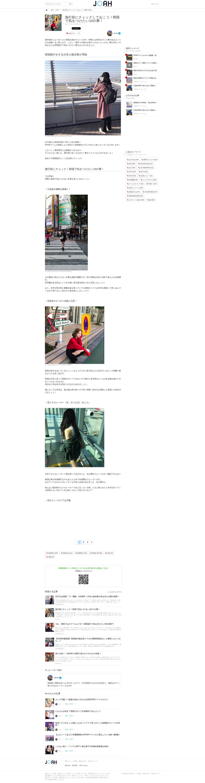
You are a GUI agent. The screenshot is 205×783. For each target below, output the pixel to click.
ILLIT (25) (132, 168)
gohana (57, 663)
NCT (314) (144, 172)
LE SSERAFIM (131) (147, 168)
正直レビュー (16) (146, 176)
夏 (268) (152, 200)
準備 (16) (51, 557)
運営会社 (67, 765)
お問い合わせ (83, 765)
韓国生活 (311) (67, 553)
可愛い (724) (152, 184)
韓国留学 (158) (53, 553)
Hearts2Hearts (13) (146, 164)
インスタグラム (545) (149, 180)
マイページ (155, 4)
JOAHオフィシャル (139, 82)
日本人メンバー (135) (136, 188)
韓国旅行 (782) (82, 553)
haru (134, 66)
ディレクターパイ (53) (136, 184)
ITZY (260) (132, 172)
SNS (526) (132, 176)
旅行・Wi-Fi (69, 24)
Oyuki (135, 59)
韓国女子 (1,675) (134, 192)
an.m (115, 33)
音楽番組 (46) (133, 180)
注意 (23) (110, 553)
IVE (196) (132, 164)
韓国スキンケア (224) (150, 160)
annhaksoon (59, 604)
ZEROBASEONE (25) (136, 196)
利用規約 (75, 765)
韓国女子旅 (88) (97, 553)
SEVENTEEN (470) (150, 192)
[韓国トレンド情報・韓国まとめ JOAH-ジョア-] (102, 5)
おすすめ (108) (134, 160)
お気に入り (71, 33)
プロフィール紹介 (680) (136, 200)
